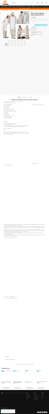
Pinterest (42, 396)
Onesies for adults (12, 359)
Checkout (46, 3)
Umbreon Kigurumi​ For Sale (28, 381)
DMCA (27, 398)
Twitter (42, 395)
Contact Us (35, 396)
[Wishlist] (11, 371)
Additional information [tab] (24, 97)
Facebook (42, 394)
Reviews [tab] (29, 97)
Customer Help (42, 3)
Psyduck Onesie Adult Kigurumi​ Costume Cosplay (42, 382)
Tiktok (42, 397)
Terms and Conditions (36, 397)
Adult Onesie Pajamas (6, 10)
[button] (28, 12)
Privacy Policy (28, 397)
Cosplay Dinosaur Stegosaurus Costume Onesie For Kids (8, 411)
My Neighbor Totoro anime (24, 226)
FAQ (27, 399)
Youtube (42, 398)
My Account (37, 3)
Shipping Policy (28, 396)
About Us (27, 394)
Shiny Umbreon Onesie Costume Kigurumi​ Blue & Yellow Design (17, 382)
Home (2, 10)
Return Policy (35, 398)
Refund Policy (35, 399)
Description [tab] (19, 97)
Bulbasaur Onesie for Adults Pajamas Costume (6, 382)
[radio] (33, 20)
